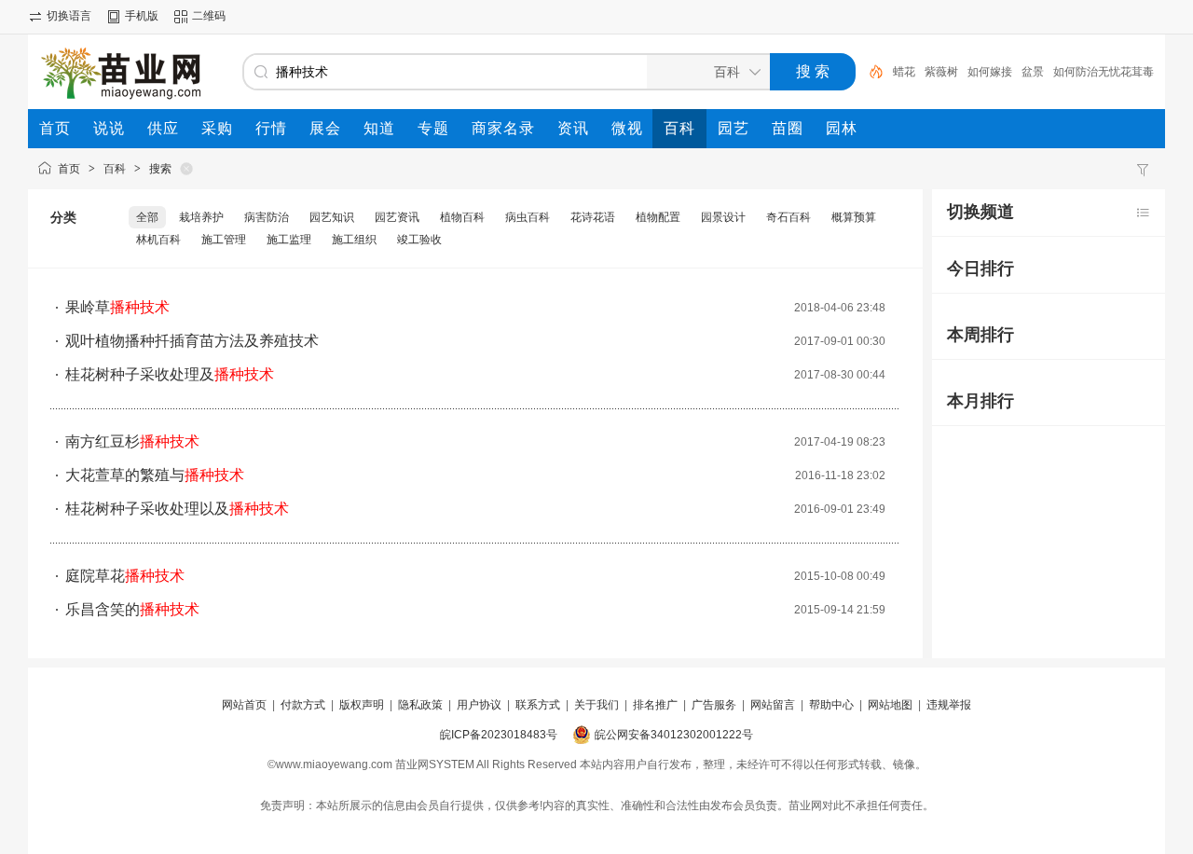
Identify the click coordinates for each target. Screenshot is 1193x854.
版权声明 (361, 704)
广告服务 (714, 704)
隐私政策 (420, 704)
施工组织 (354, 239)
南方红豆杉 (132, 441)
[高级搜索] (870, 71)
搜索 (160, 168)
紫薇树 (941, 71)
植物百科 (462, 217)
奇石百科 (788, 217)
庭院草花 (125, 576)
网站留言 (772, 704)
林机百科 (158, 239)
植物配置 (658, 217)
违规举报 (948, 704)
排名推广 (655, 704)
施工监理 (289, 239)
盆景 (1033, 71)
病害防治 (266, 217)
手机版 (141, 15)
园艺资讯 (397, 217)
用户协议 (479, 704)
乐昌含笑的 (132, 609)
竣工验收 (419, 239)
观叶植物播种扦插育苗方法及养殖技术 (192, 341)
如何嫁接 (989, 71)
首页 (69, 168)
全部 (147, 217)
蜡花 (904, 71)
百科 (114, 168)
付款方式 (303, 704)
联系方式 (537, 704)
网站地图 (890, 704)
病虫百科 (527, 217)
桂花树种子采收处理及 (169, 374)
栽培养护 (201, 217)
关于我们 (596, 704)
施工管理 (223, 239)
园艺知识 (331, 217)
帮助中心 (831, 704)
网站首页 (244, 704)
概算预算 (853, 217)
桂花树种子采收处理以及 (177, 509)
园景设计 (723, 217)
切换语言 (69, 15)
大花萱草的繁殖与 (154, 475)
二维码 (209, 15)
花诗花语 (592, 217)
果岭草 (117, 307)
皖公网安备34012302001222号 (674, 734)
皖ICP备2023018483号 (498, 734)
